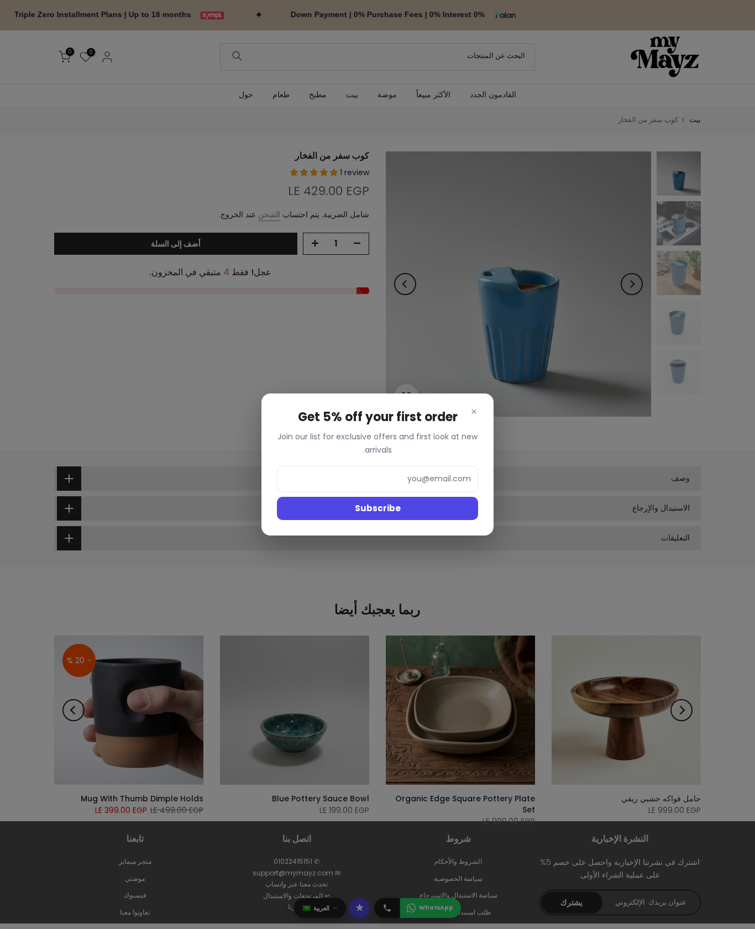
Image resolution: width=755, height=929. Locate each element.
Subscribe (378, 508)
